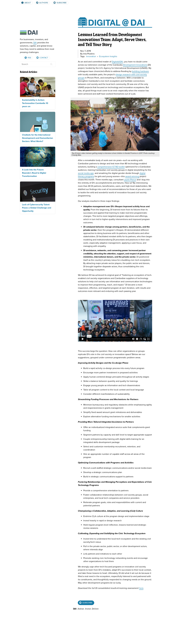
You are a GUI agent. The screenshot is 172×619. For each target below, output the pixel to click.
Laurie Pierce (130, 179)
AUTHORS (43, 3)
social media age (86, 173)
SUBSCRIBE (61, 3)
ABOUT (27, 3)
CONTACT (43, 58)
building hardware (140, 71)
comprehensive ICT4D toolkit (111, 166)
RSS (29, 58)
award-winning (132, 176)
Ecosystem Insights (108, 56)
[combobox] (37, 64)
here (141, 588)
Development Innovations (135, 65)
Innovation (91, 56)
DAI (35, 42)
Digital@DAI (117, 61)
